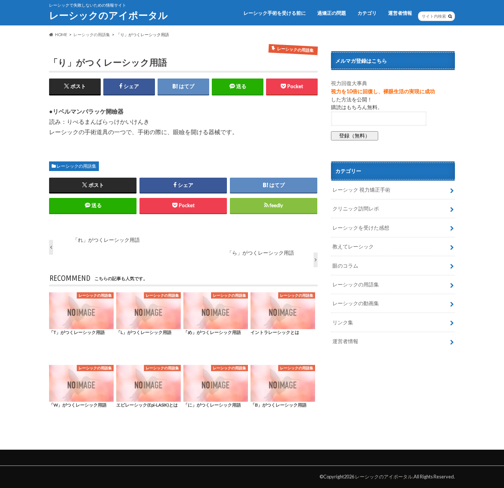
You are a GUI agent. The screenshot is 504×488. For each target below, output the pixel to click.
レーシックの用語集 (76, 166)
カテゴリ (367, 13)
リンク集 (342, 322)
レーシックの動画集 (355, 303)
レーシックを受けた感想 (360, 227)
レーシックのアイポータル (108, 15)
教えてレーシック (353, 246)
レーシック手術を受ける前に (275, 13)
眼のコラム (345, 265)
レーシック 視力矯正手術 (361, 190)
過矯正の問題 (331, 13)
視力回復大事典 (349, 83)
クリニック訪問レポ (355, 208)
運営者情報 (400, 13)
